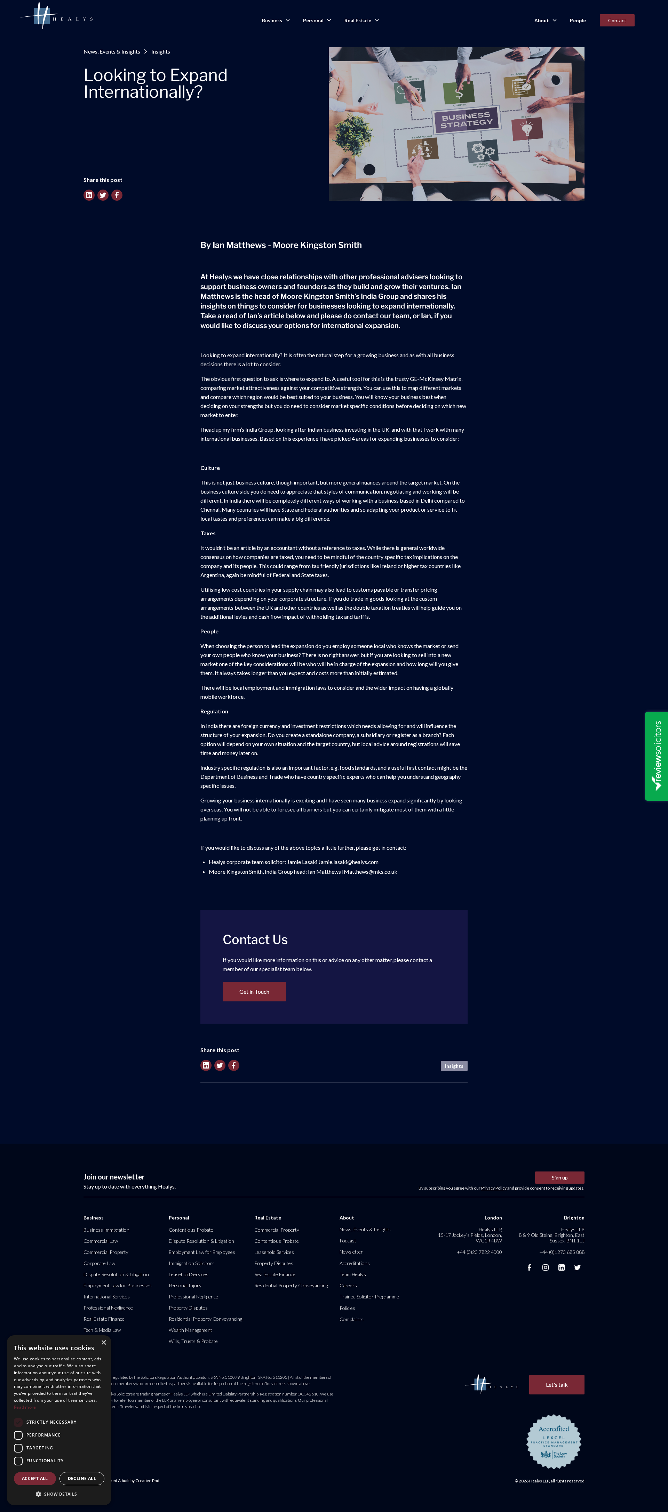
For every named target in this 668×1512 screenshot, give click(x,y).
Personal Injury (185, 1285)
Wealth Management (190, 1330)
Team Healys (353, 1274)
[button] (275, 20)
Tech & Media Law (102, 1330)
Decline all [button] (82, 1478)
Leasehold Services (188, 1274)
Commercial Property (106, 1252)
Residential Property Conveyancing (205, 1319)
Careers (348, 1285)
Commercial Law (101, 1241)
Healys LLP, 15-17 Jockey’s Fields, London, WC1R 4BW (470, 1234)
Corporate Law (99, 1263)
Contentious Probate (191, 1230)
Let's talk (557, 1384)
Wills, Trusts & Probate (193, 1341)
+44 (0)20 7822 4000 (479, 1252)
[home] (56, 16)
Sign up (560, 1178)
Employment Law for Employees (202, 1252)
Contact (617, 20)
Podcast (348, 1240)
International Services (107, 1296)
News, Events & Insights (112, 51)
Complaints (352, 1319)
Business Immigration (106, 1230)
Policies (347, 1308)
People (578, 20)
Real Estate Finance (104, 1319)
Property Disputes (188, 1308)
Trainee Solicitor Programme (369, 1296)
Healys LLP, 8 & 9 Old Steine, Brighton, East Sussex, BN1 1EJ (551, 1234)
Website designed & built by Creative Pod (121, 1480)
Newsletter (351, 1252)
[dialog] (59, 1420)
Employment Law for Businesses (118, 1285)
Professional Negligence (108, 1308)
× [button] (103, 1342)
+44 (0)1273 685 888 (561, 1252)
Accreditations (355, 1263)
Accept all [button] (35, 1478)
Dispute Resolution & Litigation (116, 1274)
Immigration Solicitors (192, 1263)
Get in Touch (254, 991)
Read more (25, 1407)
